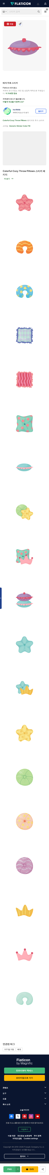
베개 (19, 1049)
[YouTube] (37, 1116)
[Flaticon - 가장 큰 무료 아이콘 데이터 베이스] (21, 3)
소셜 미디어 (24, 1110)
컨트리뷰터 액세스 (24, 1070)
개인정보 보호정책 (24, 1136)
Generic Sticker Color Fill (19, 126)
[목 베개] (24, 247)
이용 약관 (11, 1136)
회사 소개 (6, 1104)
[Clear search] (33, 12)
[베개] (24, 202)
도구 (4, 1093)
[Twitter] (18, 1116)
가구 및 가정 (9, 1049)
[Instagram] (31, 1116)
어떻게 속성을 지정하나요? (13, 102)
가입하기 (24, 1129)
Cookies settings (31, 1138)
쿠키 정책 (37, 1136)
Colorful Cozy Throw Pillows (15, 120)
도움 (4, 1099)
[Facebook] (11, 1116)
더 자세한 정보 (11, 93)
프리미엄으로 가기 (24, 1078)
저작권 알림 (17, 1138)
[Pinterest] (24, 1116)
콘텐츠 (5, 1088)
